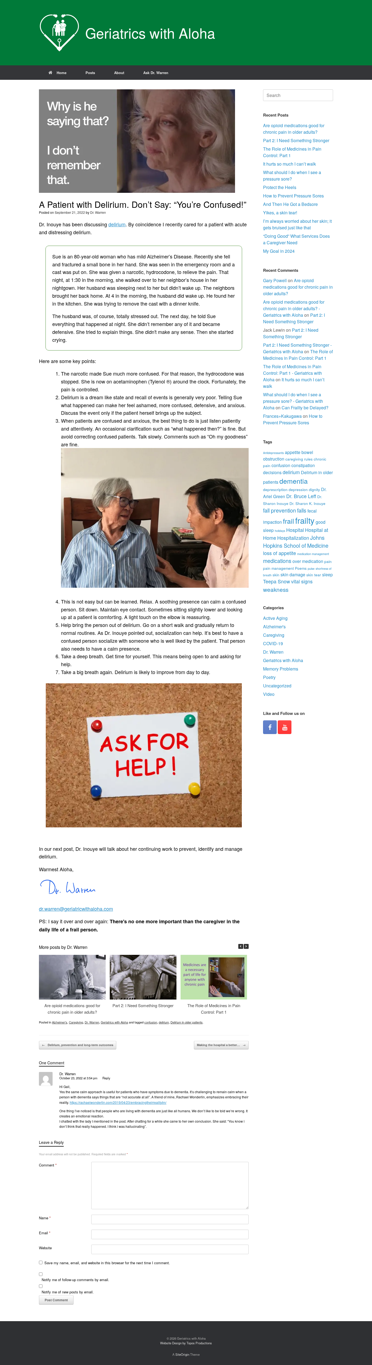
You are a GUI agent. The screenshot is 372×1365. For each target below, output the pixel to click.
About (119, 72)
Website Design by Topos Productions (186, 1343)
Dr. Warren (98, 212)
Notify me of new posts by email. (68, 1291)
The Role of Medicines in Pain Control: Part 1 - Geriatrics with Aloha (292, 373)
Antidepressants (273, 453)
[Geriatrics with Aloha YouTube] (284, 727)
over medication (307, 561)
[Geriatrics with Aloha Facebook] (270, 727)
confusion (150, 1022)
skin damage (292, 574)
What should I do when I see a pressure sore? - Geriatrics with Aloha (293, 401)
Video (269, 694)
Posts (90, 72)
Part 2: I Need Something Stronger (142, 1005)
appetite (292, 452)
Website (45, 1247)
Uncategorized (277, 685)
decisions (272, 472)
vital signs (302, 581)
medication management (313, 554)
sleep (327, 574)
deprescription (275, 489)
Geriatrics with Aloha (114, 1022)
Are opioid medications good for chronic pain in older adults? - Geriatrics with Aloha (293, 308)
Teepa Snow (276, 581)
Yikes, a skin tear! (280, 212)
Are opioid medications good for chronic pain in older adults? (293, 128)
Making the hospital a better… (221, 1045)
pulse (311, 568)
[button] (246, 946)
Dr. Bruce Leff (301, 496)
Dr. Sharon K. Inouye (307, 503)
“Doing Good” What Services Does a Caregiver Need (296, 239)
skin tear (313, 574)
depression (298, 489)
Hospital (295, 529)
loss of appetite (279, 553)
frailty (305, 520)
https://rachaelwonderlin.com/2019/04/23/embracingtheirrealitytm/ (118, 1102)
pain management (278, 568)
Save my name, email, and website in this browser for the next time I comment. (107, 1262)
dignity (314, 489)
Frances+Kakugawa (282, 416)
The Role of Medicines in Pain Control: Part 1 (298, 354)
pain (328, 561)
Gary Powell (275, 280)
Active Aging (275, 618)
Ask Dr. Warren (155, 72)
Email (44, 1232)
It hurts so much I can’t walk (289, 164)
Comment (48, 1165)
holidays (280, 531)
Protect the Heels (279, 187)
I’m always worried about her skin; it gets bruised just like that (297, 224)
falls (301, 510)
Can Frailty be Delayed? (305, 407)
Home (61, 72)
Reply (106, 1078)
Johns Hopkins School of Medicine (295, 541)
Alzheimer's (59, 1022)
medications (277, 561)
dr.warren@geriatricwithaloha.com (76, 908)
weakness (275, 589)
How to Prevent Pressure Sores (293, 196)
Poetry (269, 677)
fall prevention (279, 510)
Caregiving (76, 1022)
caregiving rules (299, 459)
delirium (117, 224)
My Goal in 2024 (279, 251)
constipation (303, 465)
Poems (301, 568)
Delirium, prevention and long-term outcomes (77, 1045)
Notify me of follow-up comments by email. (75, 1279)
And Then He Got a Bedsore (290, 204)
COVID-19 (273, 643)
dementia (293, 481)
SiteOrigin (182, 1354)
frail (288, 521)
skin (276, 574)
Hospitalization (293, 537)
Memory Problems (280, 669)
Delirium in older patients (186, 1022)
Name (45, 1217)
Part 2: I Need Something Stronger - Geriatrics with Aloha (297, 348)
